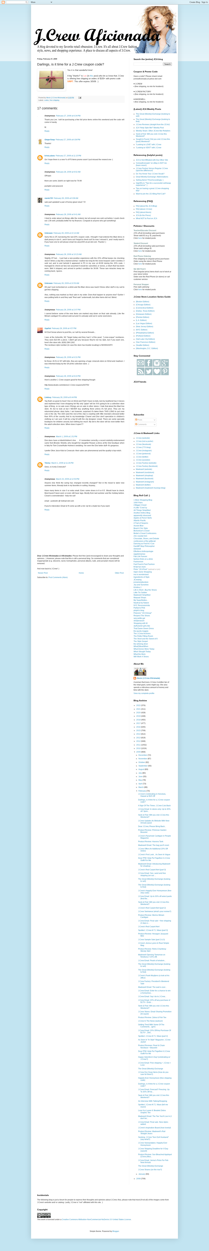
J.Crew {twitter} (142, 457)
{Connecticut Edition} (144, 308)
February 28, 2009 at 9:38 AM (66, 198)
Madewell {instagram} (145, 482)
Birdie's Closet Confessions (145, 533)
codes (46, 100)
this (91, 76)
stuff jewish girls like (142, 626)
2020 (138, 713)
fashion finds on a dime (143, 559)
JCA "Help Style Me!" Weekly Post (150, 128)
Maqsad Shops (140, 598)
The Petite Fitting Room (143, 636)
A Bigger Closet (140, 505)
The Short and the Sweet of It (145, 639)
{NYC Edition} (141, 330)
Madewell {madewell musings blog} (150, 488)
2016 (138, 727)
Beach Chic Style (141, 528)
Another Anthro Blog (142, 513)
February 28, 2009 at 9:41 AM (68, 214)
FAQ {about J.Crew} (144, 209)
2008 (138, 1179)
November (143, 759)
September (143, 766)
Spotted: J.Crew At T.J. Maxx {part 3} (153, 930)
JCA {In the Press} (143, 215)
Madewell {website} (144, 469)
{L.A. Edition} (141, 320)
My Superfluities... (141, 600)
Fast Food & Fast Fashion (144, 564)
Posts (139, 420)
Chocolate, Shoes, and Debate (146, 538)
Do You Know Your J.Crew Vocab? (150, 174)
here (140, 238)
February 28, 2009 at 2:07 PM (68, 310)
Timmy (47, 463)
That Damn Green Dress (144, 628)
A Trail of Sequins (141, 523)
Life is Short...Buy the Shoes (145, 590)
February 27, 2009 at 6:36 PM (68, 140)
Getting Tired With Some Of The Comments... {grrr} (151, 1026)
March (141, 787)
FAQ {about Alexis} (143, 212)
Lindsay (48, 397)
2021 (138, 709)
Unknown (49, 233)
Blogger (115, 1231)
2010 (138, 748)
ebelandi (137, 549)
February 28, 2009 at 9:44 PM (64, 397)
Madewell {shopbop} (144, 475)
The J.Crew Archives (142, 633)
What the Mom (140, 654)
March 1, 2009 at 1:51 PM (66, 436)
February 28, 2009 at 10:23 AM (69, 254)
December (143, 755)
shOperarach (139, 621)
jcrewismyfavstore (141, 582)
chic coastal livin (140, 536)
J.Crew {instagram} (144, 451)
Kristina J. (138, 587)
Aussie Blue (139, 526)
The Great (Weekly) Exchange (150, 1069)
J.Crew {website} (143, 438)
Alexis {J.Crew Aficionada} (148, 678)
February (142, 791)
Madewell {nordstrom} (145, 472)
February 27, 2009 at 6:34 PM (68, 116)
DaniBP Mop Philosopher (144, 546)
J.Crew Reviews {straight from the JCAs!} (153, 124)
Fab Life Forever (140, 556)
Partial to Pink (139, 608)
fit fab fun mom (140, 567)
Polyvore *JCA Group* (143, 613)
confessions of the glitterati (145, 541)
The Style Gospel (141, 641)
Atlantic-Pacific (140, 520)
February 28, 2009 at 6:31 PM (68, 357)
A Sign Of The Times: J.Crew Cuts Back (154, 806)
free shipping (54, 100)
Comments (142, 424)
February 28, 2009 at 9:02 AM (68, 172)
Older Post (119, 573)
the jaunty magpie (141, 631)
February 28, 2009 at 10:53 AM (66, 283)
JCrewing (138, 580)
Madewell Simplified (142, 595)
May (140, 780)
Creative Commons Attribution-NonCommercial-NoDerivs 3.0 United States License (96, 1219)
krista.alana (50, 156)
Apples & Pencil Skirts (143, 518)
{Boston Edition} (142, 302)
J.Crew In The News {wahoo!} (150, 1021)
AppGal (48, 328)
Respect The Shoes (142, 616)
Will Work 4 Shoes (141, 657)
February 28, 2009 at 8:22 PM (68, 376)
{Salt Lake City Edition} (145, 339)
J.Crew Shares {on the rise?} (150, 1170)
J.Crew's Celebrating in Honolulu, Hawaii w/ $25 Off (152, 795)
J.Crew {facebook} (143, 444)
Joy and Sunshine (141, 585)
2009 (138, 752)
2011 (138, 745)
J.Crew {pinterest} (143, 454)
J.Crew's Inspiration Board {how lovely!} (154, 1128)
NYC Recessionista (142, 605)
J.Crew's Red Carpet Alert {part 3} (152, 870)
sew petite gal (139, 618)
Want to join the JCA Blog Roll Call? (151, 194)
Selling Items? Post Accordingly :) (149, 180)
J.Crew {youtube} (143, 460)
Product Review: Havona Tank (150, 841)
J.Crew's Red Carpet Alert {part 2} (152, 908)
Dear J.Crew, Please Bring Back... (152, 826)
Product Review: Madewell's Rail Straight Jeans (151, 1132)
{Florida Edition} (142, 317)
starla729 (49, 198)
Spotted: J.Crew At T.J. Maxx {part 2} (153, 1036)
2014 (138, 734)
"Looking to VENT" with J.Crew (148, 148)
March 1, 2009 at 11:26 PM (62, 463)
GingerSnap (50, 140)
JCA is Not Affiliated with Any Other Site (152, 160)
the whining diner (141, 644)
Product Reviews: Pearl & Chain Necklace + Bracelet (151, 1046)
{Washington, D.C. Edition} (147, 348)
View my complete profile (144, 693)
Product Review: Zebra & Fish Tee (152, 1017)
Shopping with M (140, 623)
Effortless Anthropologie (143, 551)
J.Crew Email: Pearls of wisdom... (152, 960)
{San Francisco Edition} (145, 342)
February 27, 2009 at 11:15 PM (68, 156)
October (142, 762)
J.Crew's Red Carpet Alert (148, 927)
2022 (138, 705)
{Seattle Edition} (142, 345)
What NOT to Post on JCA (146, 218)
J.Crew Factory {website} (146, 463)
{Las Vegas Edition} (144, 323)
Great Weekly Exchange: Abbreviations (152, 177)
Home (81, 573)
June (140, 776)
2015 (138, 730)
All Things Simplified (142, 510)
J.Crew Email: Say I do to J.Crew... (152, 996)
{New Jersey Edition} (144, 326)
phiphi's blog (139, 610)
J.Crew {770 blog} (143, 447)
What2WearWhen (141, 646)
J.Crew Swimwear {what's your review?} (154, 911)
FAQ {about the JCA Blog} (146, 206)
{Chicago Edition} (143, 305)
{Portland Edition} (143, 336)
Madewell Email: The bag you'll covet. (153, 845)
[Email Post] (80, 98)
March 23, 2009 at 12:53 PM (67, 479)
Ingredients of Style (141, 577)
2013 (138, 738)
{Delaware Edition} (143, 314)
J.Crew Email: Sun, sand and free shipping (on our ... (152, 874)
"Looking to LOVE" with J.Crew (148, 144)
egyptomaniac (139, 554)
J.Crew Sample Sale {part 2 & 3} (151, 940)
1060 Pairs (138, 503)
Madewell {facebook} (144, 479)
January (142, 1174)
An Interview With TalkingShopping (152, 1101)
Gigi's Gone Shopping (143, 572)
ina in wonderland (141, 574)
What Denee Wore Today (144, 649)
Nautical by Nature (141, 603)
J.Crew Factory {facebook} (147, 466)
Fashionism (138, 562)
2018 (138, 720)
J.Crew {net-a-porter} (144, 441)
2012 (138, 741)
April (140, 784)
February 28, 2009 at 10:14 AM (66, 233)
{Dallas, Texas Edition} (145, 311)
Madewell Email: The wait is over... (152, 987)
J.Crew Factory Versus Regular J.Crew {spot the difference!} (152, 169)
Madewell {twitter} (143, 485)
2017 (138, 723)
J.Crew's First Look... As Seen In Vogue (154, 854)
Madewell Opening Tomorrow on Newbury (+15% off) (151, 956)
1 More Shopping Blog (143, 500)
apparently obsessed (142, 515)
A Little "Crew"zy (140, 508)
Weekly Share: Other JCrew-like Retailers (153, 131)
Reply (47, 131)
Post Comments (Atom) (58, 577)
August (141, 769)
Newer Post (43, 573)
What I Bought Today (142, 652)
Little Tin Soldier (140, 592)
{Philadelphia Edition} (145, 333)
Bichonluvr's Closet (141, 531)
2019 (138, 716)
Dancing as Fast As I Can (144, 544)
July (140, 773)
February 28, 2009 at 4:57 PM (64, 328)
